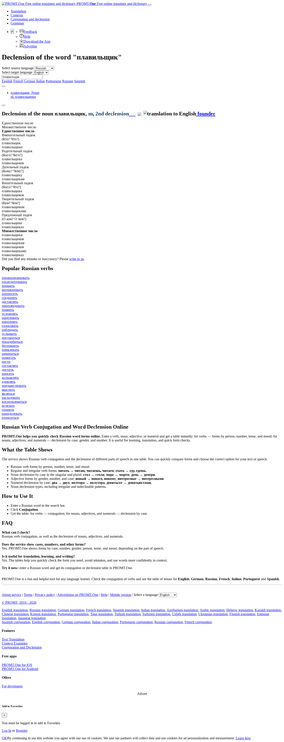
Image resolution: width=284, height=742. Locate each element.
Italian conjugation (105, 622)
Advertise (30, 46)
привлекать (10, 350)
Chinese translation (15, 614)
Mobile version (120, 595)
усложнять (10, 314)
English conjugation (46, 622)
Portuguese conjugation (136, 622)
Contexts (17, 15)
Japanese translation (32, 618)
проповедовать (13, 306)
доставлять (10, 302)
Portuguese (53, 81)
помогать (9, 358)
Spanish (79, 81)
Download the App (37, 41)
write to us (76, 259)
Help (27, 36)
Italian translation (153, 610)
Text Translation (13, 639)
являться (8, 394)
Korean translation (43, 614)
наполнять (10, 322)
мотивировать (12, 290)
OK (4, 738)
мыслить (8, 390)
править (8, 310)
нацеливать (10, 318)
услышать (9, 334)
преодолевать (12, 414)
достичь (8, 370)
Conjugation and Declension (22, 647)
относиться (10, 417)
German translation (71, 610)
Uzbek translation (184, 614)
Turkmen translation (156, 614)
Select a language (146, 595)
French (18, 81)
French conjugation (198, 622)
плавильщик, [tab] (25, 95)
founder (205, 114)
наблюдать (10, 330)
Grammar (17, 23)
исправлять (10, 378)
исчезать (8, 406)
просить (8, 374)
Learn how (243, 738)
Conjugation (30, 19)
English (7, 81)
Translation (18, 11)
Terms (28, 595)
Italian (40, 81)
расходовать (11, 398)
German (29, 81)
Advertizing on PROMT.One (77, 595)
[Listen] (132, 114)
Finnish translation (242, 614)
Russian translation (43, 610)
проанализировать (16, 278)
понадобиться (12, 342)
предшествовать (14, 386)
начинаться (10, 354)
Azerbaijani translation (182, 610)
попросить (10, 294)
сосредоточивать (14, 282)
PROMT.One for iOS (17, 665)
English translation (15, 610)
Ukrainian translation (213, 614)
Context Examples (15, 643)
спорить (8, 410)
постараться (11, 338)
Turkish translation (127, 614)
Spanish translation (126, 610)
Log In (6, 730)
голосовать (10, 326)
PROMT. (111, 4)
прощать (8, 286)
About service (11, 595)
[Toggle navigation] (150, 5)
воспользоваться (14, 402)
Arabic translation (212, 610)
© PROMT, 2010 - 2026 (19, 602)
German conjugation (76, 622)
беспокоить (10, 346)
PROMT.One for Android (20, 669)
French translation (98, 610)
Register (22, 730)
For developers (12, 686)
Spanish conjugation (16, 622)
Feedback (30, 32)
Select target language (17, 72)
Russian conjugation (168, 622)
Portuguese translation (73, 614)
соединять (9, 298)
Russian (67, 81)
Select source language (18, 68)
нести (6, 362)
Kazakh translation (268, 610)
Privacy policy (45, 595)
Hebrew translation (239, 610)
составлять (10, 366)
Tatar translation (101, 614)
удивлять (8, 382)
